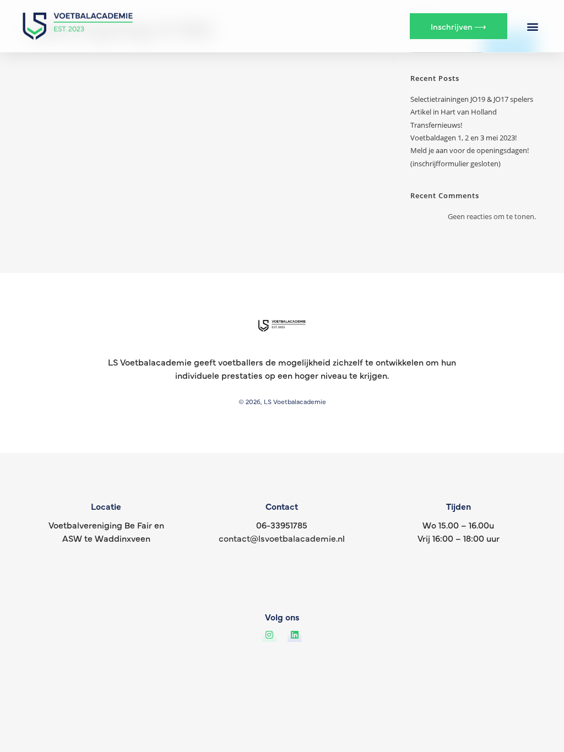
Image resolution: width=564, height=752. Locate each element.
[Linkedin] (294, 634)
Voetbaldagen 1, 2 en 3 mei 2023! (463, 138)
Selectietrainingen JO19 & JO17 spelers (471, 99)
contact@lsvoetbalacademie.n (281, 538)
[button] (532, 26)
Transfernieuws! (436, 125)
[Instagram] (269, 634)
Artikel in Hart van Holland (453, 112)
